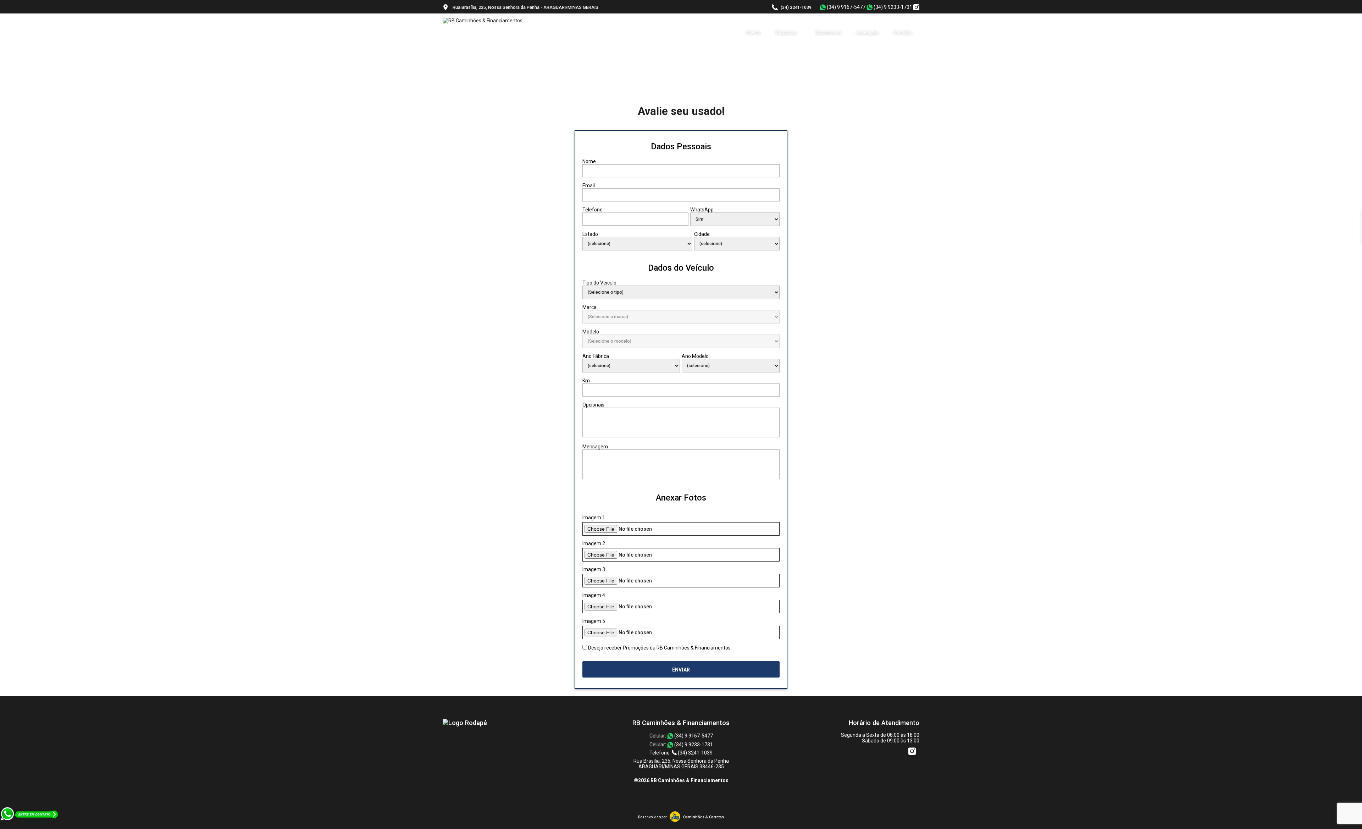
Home (753, 32)
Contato (902, 32)
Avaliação (867, 32)
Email (588, 185)
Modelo (590, 332)
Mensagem (595, 446)
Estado (590, 234)
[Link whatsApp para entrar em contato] (29, 826)
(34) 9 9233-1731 (892, 7)
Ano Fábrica (595, 356)
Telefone (592, 209)
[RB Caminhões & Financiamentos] (465, 722)
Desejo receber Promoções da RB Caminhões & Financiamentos (659, 648)
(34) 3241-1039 (796, 7)
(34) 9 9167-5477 (845, 7)
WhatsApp (702, 209)
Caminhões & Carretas (703, 817)
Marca (589, 307)
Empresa (786, 32)
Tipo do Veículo (599, 283)
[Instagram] (916, 8)
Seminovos (828, 32)
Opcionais (593, 405)
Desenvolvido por (652, 817)
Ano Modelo (695, 356)
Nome (589, 161)
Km (586, 380)
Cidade (702, 234)
